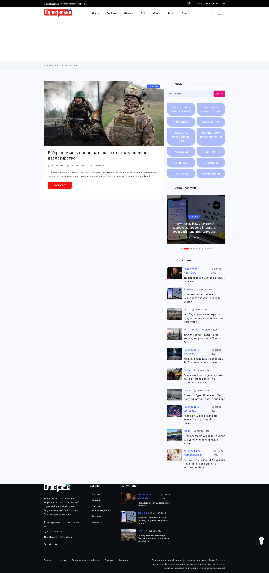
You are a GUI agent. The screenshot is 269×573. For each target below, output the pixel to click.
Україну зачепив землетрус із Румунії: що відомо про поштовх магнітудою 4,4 (194, 228)
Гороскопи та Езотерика (181, 109)
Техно (171, 13)
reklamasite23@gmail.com (59, 537)
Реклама (96, 516)
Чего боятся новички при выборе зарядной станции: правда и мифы (204, 439)
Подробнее (60, 185)
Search (219, 93)
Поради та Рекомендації (181, 137)
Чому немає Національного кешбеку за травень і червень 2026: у (202, 298)
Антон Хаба (57, 165)
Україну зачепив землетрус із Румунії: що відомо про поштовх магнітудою (203, 318)
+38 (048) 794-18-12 (56, 531)
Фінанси (128, 13)
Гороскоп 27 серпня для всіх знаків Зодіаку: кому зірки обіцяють (201, 419)
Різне (185, 13)
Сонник (181, 162)
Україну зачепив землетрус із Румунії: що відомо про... (86, 4)
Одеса (95, 13)
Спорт (156, 13)
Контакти (97, 522)
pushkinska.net (217, 568)
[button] (181, 248)
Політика (112, 13)
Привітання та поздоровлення (211, 137)
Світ (143, 13)
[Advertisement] (134, 38)
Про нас (96, 494)
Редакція (97, 500)
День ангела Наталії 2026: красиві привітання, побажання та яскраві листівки (204, 464)
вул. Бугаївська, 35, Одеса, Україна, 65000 (62, 524)
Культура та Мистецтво (211, 109)
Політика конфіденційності (101, 508)
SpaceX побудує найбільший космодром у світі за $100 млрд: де (203, 338)
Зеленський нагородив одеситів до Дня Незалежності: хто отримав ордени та (203, 379)
